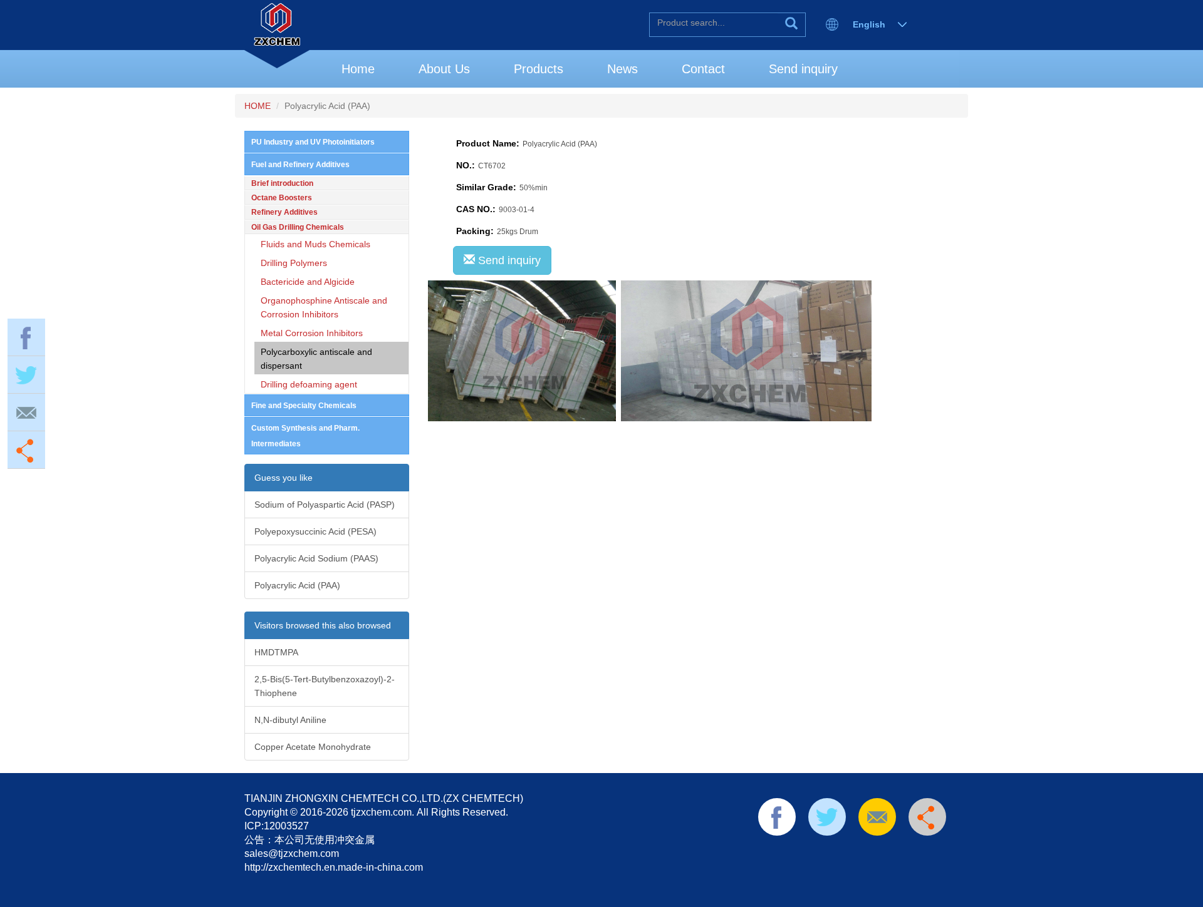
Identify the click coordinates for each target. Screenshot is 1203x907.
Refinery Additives (284, 212)
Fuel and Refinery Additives (300, 164)
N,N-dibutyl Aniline (290, 720)
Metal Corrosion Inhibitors (312, 333)
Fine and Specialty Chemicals (304, 405)
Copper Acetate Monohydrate (312, 747)
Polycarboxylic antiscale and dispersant (316, 359)
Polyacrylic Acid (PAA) (297, 585)
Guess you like (283, 478)
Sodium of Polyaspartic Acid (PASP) (324, 505)
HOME (257, 106)
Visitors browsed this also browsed (322, 625)
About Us (444, 69)
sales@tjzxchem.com (291, 853)
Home (358, 69)
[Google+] (886, 851)
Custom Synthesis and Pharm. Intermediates (305, 436)
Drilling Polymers (294, 263)
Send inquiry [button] (508, 260)
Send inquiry (803, 69)
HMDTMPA (276, 652)
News (622, 69)
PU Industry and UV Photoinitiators (313, 142)
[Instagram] (906, 851)
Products (538, 69)
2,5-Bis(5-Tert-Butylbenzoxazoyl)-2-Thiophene (324, 686)
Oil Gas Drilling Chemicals (297, 227)
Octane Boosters (281, 197)
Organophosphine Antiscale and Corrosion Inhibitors (324, 307)
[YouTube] (866, 851)
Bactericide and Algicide (308, 282)
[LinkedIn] (826, 851)
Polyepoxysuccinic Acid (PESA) (315, 531)
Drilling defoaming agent (309, 384)
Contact (703, 69)
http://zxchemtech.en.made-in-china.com (333, 867)
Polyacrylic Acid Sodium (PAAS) (316, 558)
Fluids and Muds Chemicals (315, 244)
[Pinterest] (846, 851)
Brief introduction (282, 183)
